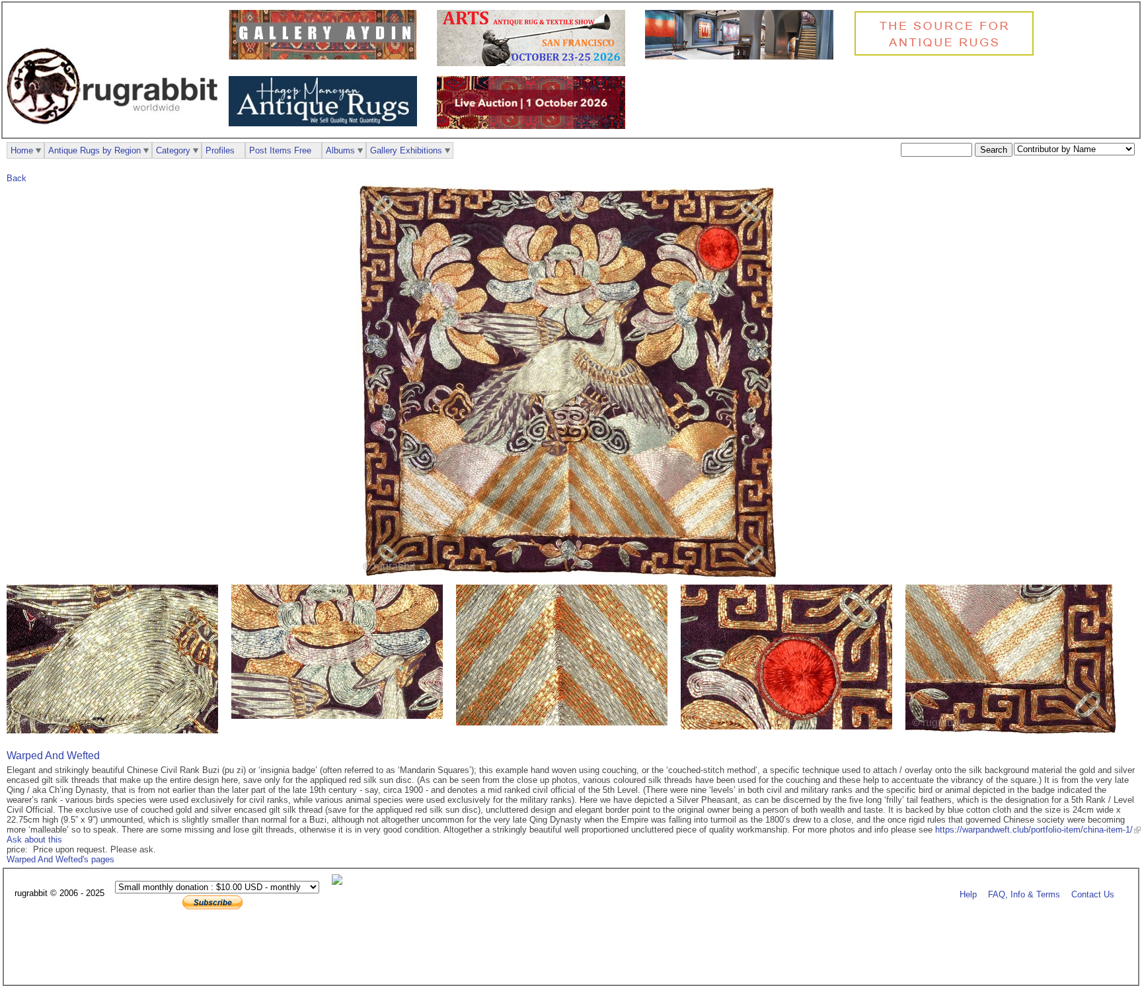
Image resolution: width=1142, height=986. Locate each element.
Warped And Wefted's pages (60, 859)
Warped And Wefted (53, 755)
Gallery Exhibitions (406, 150)
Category (173, 150)
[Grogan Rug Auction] (534, 126)
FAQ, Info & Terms (1024, 894)
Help (968, 894)
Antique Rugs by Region (94, 150)
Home (22, 150)
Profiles (220, 150)
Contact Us (1092, 894)
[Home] (116, 131)
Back (16, 178)
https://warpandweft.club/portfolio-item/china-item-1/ (1034, 830)
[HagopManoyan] (326, 123)
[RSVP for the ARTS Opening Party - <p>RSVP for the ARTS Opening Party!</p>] (340, 882)
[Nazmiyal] (947, 54)
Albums (340, 150)
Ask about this (34, 839)
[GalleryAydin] (326, 57)
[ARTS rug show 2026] (534, 63)
